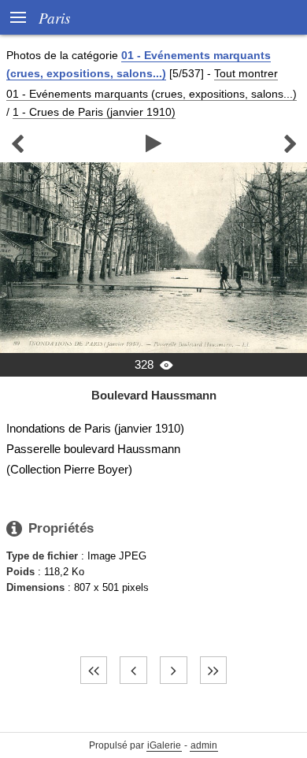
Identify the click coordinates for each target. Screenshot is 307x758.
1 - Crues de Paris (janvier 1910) (94, 112)
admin (203, 745)
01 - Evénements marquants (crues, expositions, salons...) (151, 93)
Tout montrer (246, 73)
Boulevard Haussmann (153, 395)
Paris (54, 17)
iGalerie (164, 745)
